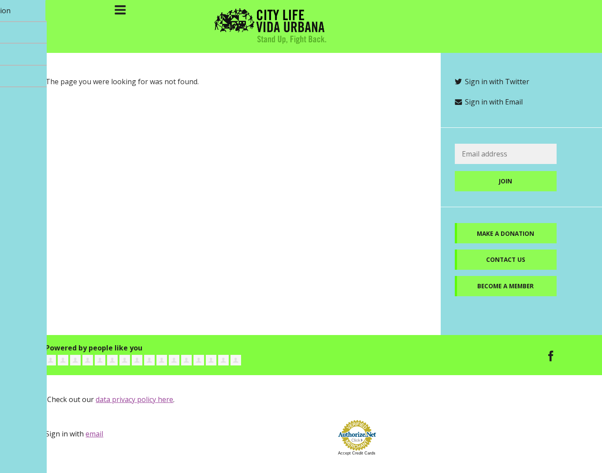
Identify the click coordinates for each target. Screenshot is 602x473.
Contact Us (505, 259)
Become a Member (505, 286)
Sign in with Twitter (496, 81)
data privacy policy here (134, 399)
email (94, 434)
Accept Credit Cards (356, 453)
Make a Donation (505, 233)
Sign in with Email (493, 102)
